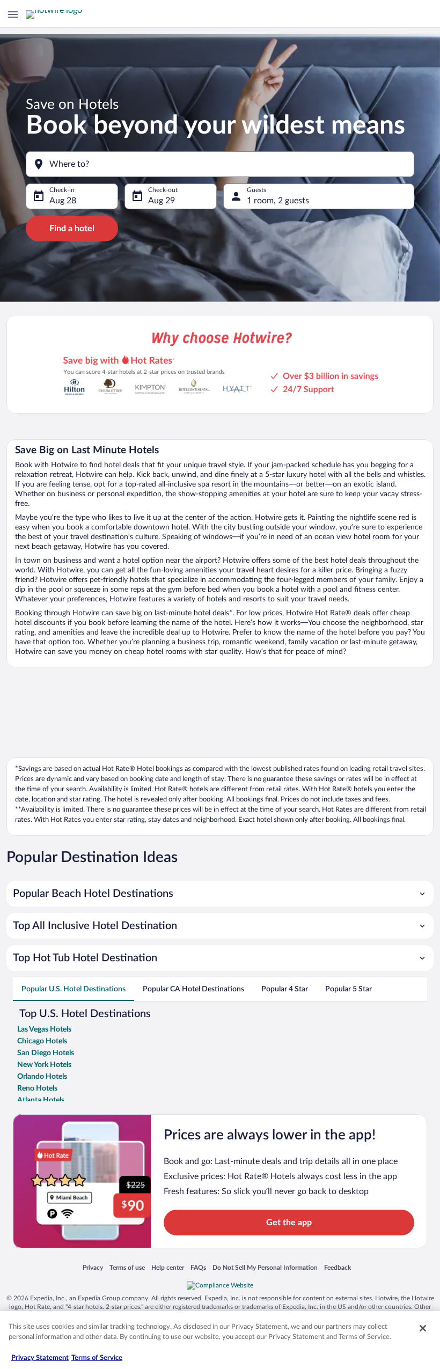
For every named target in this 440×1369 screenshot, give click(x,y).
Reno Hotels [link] (37, 1088)
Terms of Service (96, 1358)
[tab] (73, 989)
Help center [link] (167, 1268)
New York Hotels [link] (44, 1065)
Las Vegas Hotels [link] (44, 1029)
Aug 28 (62, 200)
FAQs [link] (198, 1268)
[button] (220, 894)
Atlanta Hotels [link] (40, 1100)
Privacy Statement (40, 1358)
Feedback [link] (337, 1268)
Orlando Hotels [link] (42, 1076)
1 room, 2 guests (278, 200)
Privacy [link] (93, 1268)
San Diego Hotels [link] (45, 1053)
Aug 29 (161, 200)
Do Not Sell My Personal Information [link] (265, 1268)
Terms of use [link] (127, 1268)
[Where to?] (220, 164)
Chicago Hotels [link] (42, 1041)
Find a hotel (71, 228)
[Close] (423, 1328)
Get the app (289, 1222)
